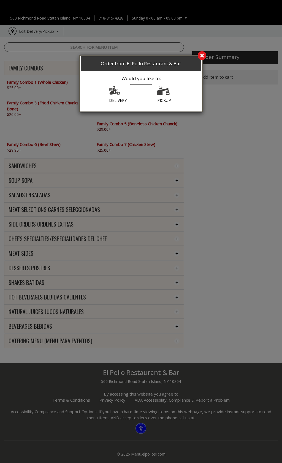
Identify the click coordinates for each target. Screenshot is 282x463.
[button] (114, 92)
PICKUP (164, 100)
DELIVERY (118, 100)
